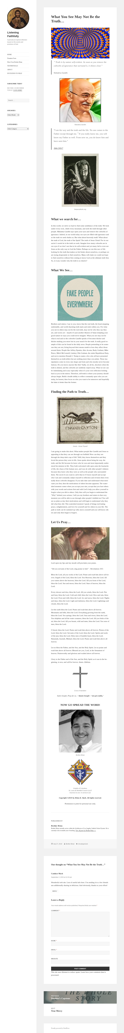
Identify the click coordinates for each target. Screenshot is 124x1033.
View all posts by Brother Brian (84, 830)
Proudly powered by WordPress (60, 1028)
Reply (54, 891)
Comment (55, 910)
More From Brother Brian (14, 62)
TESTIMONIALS (12, 66)
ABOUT (9, 69)
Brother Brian (70, 844)
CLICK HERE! (17, 90)
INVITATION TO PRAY (14, 73)
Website (54, 959)
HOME (9, 54)
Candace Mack (57, 874)
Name (54, 941)
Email (54, 950)
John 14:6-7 (58, 148)
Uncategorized (83, 844)
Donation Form (11, 58)
